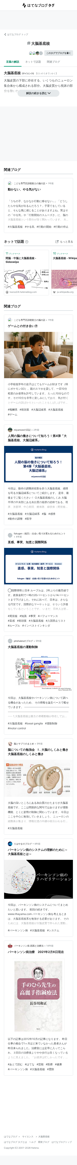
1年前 (51, 183)
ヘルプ (32, 1142)
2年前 (36, 429)
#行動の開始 (44, 226)
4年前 (19, 536)
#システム (53, 930)
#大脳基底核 (15, 226)
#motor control (17, 728)
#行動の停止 (61, 226)
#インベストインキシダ (36, 625)
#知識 (23, 615)
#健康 (58, 1064)
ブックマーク (13, 253)
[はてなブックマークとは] (26, 241)
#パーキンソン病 (18, 930)
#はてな (29, 1064)
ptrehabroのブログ (23, 641)
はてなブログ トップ (17, 34)
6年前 (37, 843)
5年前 (38, 641)
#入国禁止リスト (56, 620)
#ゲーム (12, 414)
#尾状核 (12, 615)
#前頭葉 (24, 409)
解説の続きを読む (36, 93)
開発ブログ (43, 1142)
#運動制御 (51, 723)
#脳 (44, 513)
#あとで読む (15, 1064)
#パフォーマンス (48, 615)
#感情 (51, 513)
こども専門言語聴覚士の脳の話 (29, 183)
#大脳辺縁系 (38, 409)
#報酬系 (12, 409)
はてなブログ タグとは (15, 1142)
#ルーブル (14, 625)
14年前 (49, 945)
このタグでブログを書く (58, 53)
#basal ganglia (34, 723)
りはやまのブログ (23, 843)
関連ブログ (53, 61)
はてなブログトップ (62, 1142)
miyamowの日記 (22, 429)
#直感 (11, 620)
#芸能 (40, 1064)
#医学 (28, 518)
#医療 (49, 1064)
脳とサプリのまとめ (24, 743)
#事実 (32, 615)
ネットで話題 (33, 61)
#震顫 (50, 1069)
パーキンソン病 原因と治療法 (29, 945)
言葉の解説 (12, 61)
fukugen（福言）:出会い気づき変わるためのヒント (40, 533)
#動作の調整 (15, 518)
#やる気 (29, 226)
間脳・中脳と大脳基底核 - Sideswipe (21, 259)
